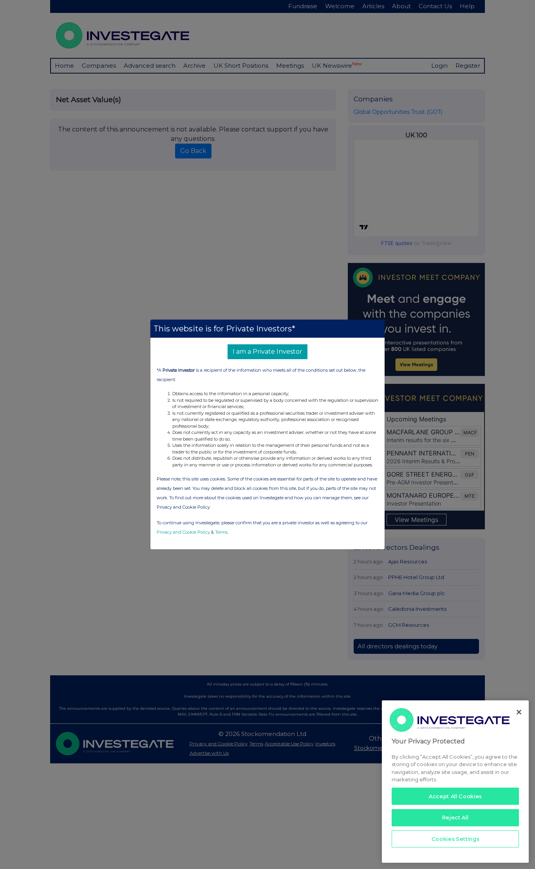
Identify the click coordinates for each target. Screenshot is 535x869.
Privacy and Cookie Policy (183, 532)
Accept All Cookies (455, 796)
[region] (455, 781)
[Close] (519, 712)
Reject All (455, 817)
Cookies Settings (455, 838)
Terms (221, 532)
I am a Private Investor (267, 351)
